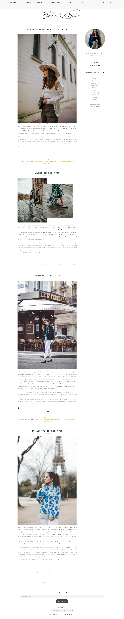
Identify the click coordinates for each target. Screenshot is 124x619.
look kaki (70, 161)
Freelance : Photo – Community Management (26, 2)
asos (33, 264)
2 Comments (47, 417)
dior (48, 264)
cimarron (51, 570)
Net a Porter (95, 88)
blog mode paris (46, 161)
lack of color (59, 161)
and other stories (38, 161)
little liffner (65, 161)
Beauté (101, 2)
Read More (47, 154)
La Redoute (95, 102)
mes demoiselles (53, 265)
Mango (95, 78)
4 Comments (47, 568)
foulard (51, 419)
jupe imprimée (40, 265)
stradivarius (72, 419)
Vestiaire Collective (95, 95)
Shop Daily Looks (54, 2)
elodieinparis (53, 161)
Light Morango (65, 615)
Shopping (70, 2)
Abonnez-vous (62, 601)
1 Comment (47, 261)
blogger (45, 264)
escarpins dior (66, 264)
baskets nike (40, 570)
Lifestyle (64, 7)
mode (59, 265)
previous (44, 582)
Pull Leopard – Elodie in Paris (47, 431)
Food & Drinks (50, 7)
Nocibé (95, 99)
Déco (112, 2)
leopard (71, 570)
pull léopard (54, 572)
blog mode (35, 419)
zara (49, 163)
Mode (91, 2)
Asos (95, 76)
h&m (61, 570)
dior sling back (52, 264)
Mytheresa (95, 80)
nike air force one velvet (45, 572)
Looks (81, 2)
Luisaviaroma (95, 83)
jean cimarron (66, 570)
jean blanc (61, 419)
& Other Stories (95, 92)
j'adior (71, 264)
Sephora (95, 90)
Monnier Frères (95, 85)
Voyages (76, 7)
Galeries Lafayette (95, 106)
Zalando (95, 97)
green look (55, 419)
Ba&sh (34, 570)
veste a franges (47, 421)
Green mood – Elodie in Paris (47, 276)
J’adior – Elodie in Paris (47, 173)
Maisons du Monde (95, 104)
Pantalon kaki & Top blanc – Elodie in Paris (47, 29)
